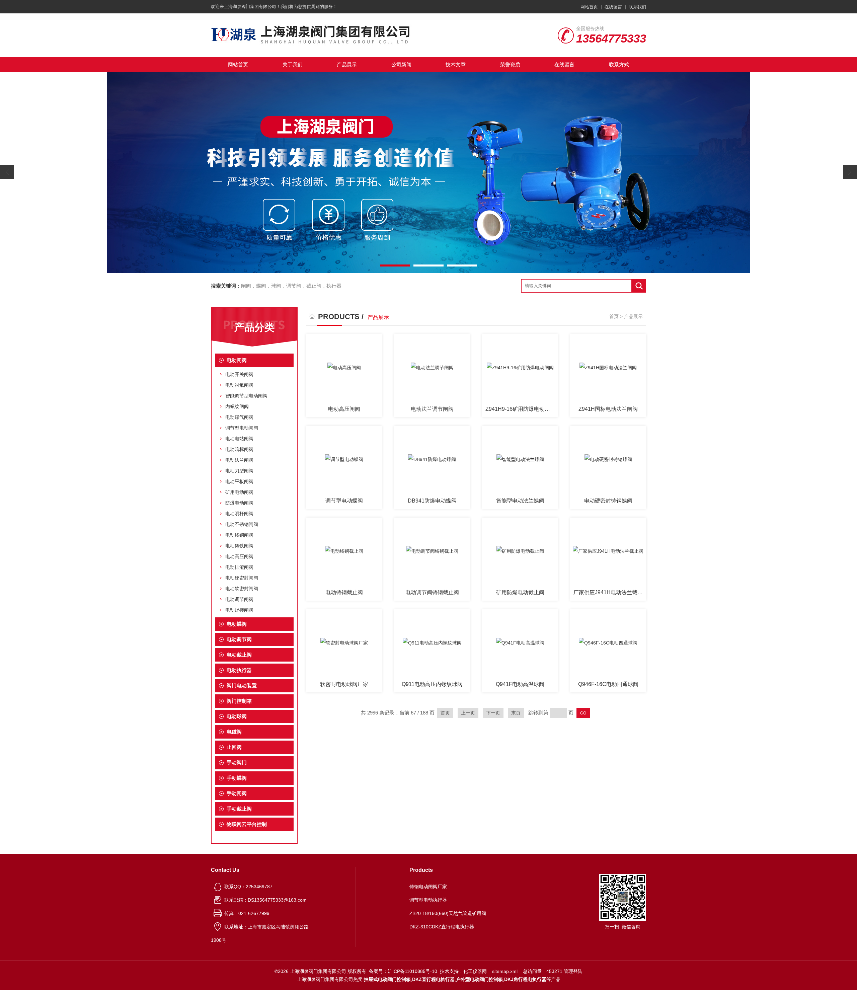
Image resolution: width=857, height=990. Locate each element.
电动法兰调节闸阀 (432, 409)
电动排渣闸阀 (239, 567)
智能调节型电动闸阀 (246, 395)
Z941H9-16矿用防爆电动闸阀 (520, 409)
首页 (614, 316)
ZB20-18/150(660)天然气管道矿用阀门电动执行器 (451, 913)
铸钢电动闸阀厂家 (428, 886)
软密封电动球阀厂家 (344, 684)
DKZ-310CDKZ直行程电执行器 (441, 926)
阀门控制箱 (239, 701)
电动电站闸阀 (239, 438)
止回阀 (234, 747)
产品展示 (347, 64)
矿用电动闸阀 (239, 492)
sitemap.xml (505, 971)
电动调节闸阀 (239, 599)
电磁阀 (234, 732)
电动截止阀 (239, 655)
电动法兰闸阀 (239, 460)
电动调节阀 (239, 639)
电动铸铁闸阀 (239, 545)
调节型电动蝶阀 (344, 501)
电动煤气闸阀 (239, 417)
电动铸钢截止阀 (344, 592)
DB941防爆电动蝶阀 (432, 501)
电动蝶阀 (237, 624)
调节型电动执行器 (428, 900)
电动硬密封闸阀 (241, 578)
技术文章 (456, 64)
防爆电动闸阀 (239, 503)
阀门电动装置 (242, 685)
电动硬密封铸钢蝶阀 (608, 501)
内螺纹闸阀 (237, 406)
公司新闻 (401, 64)
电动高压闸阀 (239, 556)
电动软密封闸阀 (241, 588)
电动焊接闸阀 (239, 610)
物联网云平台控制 (247, 824)
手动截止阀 (239, 809)
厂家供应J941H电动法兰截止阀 (609, 592)
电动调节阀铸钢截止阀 (432, 592)
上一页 (468, 712)
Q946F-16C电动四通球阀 (608, 684)
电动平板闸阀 (239, 481)
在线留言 (613, 6)
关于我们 (293, 64)
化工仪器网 (475, 971)
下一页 (493, 712)
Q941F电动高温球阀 (520, 684)
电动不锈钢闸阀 (241, 524)
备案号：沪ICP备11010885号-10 (403, 971)
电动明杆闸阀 (239, 513)
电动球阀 (237, 716)
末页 (516, 712)
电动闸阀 (237, 360)
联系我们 (637, 6)
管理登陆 (573, 971)
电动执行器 (239, 670)
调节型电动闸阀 (241, 428)
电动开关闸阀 (239, 374)
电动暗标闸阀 (239, 449)
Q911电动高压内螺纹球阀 (432, 684)
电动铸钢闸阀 (239, 535)
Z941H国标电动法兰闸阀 (608, 409)
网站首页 (589, 6)
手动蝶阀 (237, 778)
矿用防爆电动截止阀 (520, 592)
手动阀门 (237, 762)
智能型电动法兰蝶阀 (520, 501)
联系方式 (619, 64)
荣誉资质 (510, 64)
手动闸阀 (237, 793)
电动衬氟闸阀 (239, 385)
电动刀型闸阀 (239, 470)
